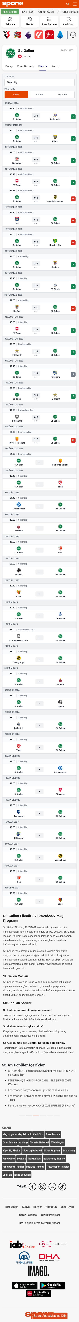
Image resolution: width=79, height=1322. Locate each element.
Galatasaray (69, 1150)
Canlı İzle (7, 1175)
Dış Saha (62, 94)
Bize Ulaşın (11, 1206)
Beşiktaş (21, 1158)
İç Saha (39, 94)
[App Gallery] (38, 1293)
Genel (16, 94)
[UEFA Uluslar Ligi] (17, 34)
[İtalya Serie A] (60, 34)
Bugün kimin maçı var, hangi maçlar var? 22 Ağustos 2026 (42, 1090)
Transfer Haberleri (39, 1142)
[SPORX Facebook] (32, 1186)
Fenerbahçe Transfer (13, 1166)
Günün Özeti (46, 11)
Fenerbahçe (9, 1158)
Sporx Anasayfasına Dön (50, 1316)
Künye (26, 1206)
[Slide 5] (57, 1116)
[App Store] (25, 1285)
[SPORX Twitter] (52, 1186)
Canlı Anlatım (10, 1142)
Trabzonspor (34, 1158)
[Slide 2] (36, 1116)
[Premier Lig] (28, 34)
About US (51, 1206)
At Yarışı (23, 1142)
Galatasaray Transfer (54, 1158)
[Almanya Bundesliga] (49, 34)
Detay (9, 66)
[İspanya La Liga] (39, 34)
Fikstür (42, 66)
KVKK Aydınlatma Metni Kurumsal (39, 1223)
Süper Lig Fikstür (11, 1150)
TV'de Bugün (57, 1142)
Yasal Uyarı (67, 1206)
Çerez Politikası (28, 1214)
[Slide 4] (50, 1116)
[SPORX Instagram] (42, 1186)
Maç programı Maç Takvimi (17, 1134)
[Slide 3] (43, 1116)
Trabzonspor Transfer (57, 1166)
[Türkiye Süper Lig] (6, 34)
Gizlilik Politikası (50, 1214)
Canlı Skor (38, 1134)
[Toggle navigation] (75, 4)
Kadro (55, 66)
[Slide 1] (29, 1116)
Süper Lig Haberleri (32, 1150)
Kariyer (37, 1206)
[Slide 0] (22, 1116)
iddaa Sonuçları (22, 1175)
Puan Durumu (25, 66)
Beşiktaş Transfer (35, 1166)
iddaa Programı (52, 1150)
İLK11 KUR (28, 11)
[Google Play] (52, 1285)
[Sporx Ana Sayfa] (13, 4)
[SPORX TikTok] (62, 1186)
